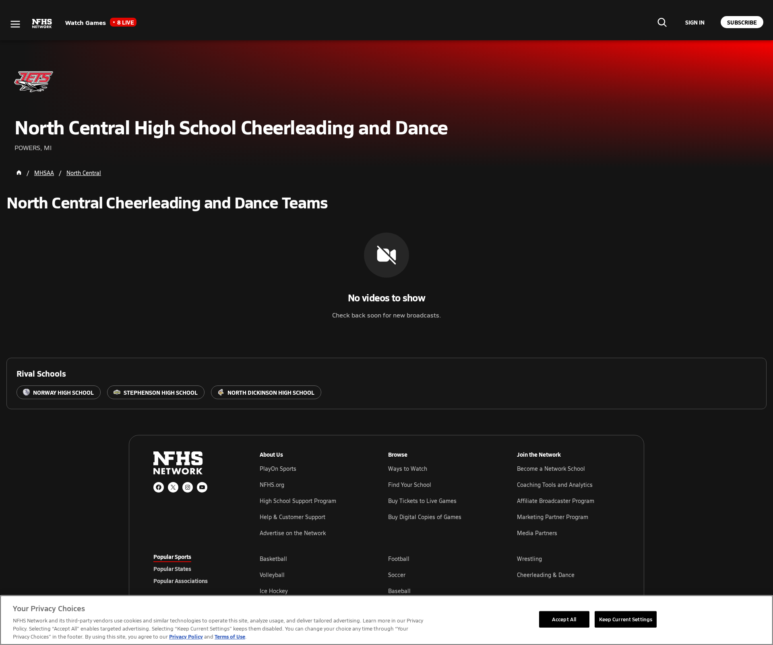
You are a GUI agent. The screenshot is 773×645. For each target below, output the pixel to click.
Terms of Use (230, 636)
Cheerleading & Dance (546, 575)
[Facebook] (158, 487)
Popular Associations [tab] (180, 580)
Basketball (273, 559)
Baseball (399, 591)
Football (398, 559)
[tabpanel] (440, 575)
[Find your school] (662, 22)
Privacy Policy (186, 636)
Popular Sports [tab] (172, 556)
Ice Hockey (274, 591)
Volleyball (272, 575)
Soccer (396, 575)
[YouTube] (202, 487)
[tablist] (193, 568)
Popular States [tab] (172, 568)
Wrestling (529, 559)
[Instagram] (187, 487)
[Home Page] (18, 172)
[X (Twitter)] (173, 487)
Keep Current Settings (626, 618)
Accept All (564, 618)
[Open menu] (15, 24)
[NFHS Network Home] (42, 24)
